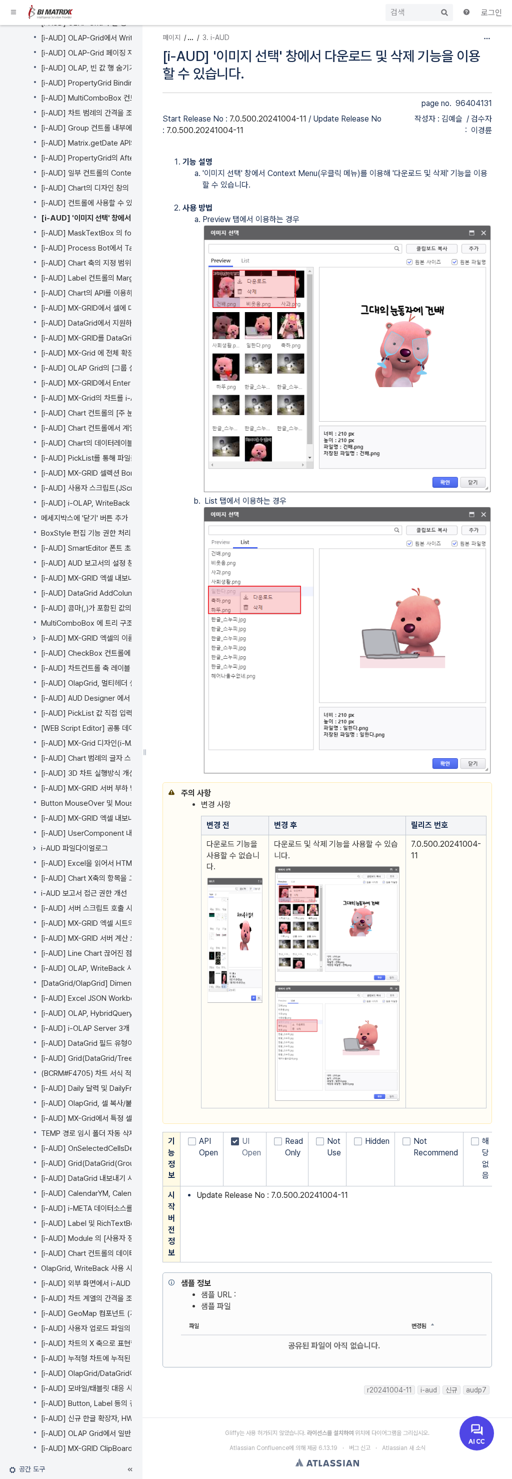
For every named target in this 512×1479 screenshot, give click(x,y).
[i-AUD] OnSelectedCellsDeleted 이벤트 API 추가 (120, 1148)
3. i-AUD (216, 38)
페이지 (171, 38)
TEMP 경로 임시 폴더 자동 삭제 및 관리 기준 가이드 (118, 1133)
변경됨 (419, 1325)
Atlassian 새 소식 (404, 1447)
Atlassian (327, 1462)
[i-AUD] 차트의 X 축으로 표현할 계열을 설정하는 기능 (121, 1343)
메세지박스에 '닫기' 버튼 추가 (84, 518)
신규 (452, 1390)
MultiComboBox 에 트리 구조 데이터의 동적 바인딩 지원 (126, 623)
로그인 (491, 13)
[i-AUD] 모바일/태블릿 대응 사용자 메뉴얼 (104, 1388)
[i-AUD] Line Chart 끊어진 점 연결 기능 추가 (109, 953)
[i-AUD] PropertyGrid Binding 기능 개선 (104, 83)
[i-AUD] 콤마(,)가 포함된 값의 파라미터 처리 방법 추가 (122, 608)
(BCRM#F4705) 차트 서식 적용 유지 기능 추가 (112, 1073)
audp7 (476, 1390)
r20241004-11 (389, 1390)
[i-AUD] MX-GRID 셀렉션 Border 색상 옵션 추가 (115, 473)
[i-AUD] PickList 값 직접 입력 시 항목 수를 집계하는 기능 (127, 713)
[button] (14, 13)
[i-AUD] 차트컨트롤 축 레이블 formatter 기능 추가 (117, 668)
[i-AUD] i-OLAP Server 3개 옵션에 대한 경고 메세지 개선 (129, 1028)
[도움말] (467, 13)
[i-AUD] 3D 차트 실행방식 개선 (88, 773)
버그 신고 (359, 1447)
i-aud (428, 1390)
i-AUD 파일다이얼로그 (74, 848)
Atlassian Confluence (259, 1447)
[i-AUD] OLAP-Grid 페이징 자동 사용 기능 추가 (113, 53)
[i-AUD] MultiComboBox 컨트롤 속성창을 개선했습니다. (127, 98)
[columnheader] (235, 825)
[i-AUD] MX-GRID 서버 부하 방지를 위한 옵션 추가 (117, 788)
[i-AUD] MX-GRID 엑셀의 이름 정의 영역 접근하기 (116, 638)
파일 (194, 1325)
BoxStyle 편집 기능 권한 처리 (86, 533)
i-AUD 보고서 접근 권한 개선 (84, 893)
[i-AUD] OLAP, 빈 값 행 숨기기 (88, 68)
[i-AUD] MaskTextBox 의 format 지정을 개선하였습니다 (128, 233)
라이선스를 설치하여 (330, 1432)
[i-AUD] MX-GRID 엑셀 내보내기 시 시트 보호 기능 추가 (125, 818)
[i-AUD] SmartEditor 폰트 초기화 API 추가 (106, 548)
